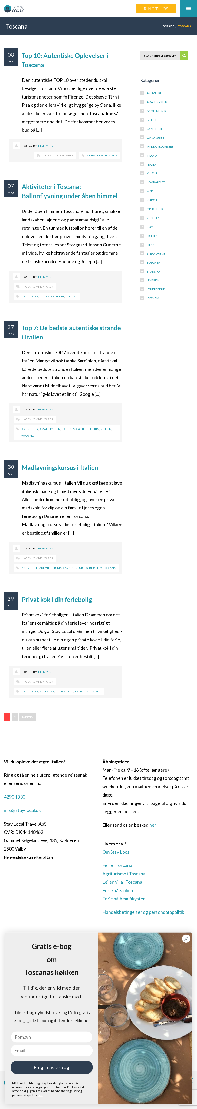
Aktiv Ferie (154, 93)
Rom (150, 226)
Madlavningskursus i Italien (60, 467)
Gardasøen (155, 137)
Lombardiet (156, 182)
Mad (70, 691)
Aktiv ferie (30, 567)
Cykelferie (155, 128)
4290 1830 (14, 797)
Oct (10, 473)
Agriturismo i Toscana (123, 874)
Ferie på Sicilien (117, 890)
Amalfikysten (50, 429)
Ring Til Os (156, 8)
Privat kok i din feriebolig (57, 599)
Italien (45, 296)
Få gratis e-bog (52, 1067)
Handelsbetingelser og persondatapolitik (143, 912)
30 (11, 466)
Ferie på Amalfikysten (124, 898)
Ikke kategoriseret (161, 146)
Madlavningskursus (72, 567)
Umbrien (153, 280)
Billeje (152, 119)
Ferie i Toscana (117, 865)
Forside (168, 26)
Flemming (45, 145)
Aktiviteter (95, 155)
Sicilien (106, 429)
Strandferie (156, 253)
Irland (152, 155)
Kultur (152, 173)
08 (11, 54)
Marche (79, 429)
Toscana (111, 155)
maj (11, 192)
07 (11, 186)
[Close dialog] (186, 938)
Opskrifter (155, 209)
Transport (155, 271)
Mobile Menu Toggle (188, 8)
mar (11, 333)
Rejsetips (57, 296)
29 (11, 598)
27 (11, 327)
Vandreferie (156, 289)
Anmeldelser (156, 110)
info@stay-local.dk (22, 810)
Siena (150, 244)
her (152, 825)
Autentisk (47, 691)
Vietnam (153, 298)
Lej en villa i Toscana (122, 882)
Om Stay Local (116, 852)
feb (11, 61)
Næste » (27, 717)
